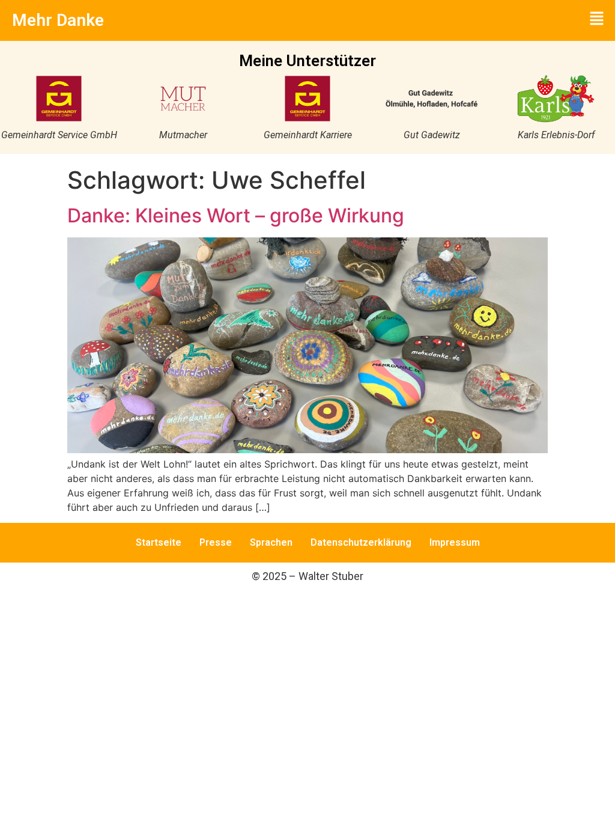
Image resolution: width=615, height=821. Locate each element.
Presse (215, 542)
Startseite (158, 542)
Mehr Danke (58, 20)
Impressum (454, 542)
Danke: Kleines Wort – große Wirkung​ (235, 215)
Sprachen (271, 542)
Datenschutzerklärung (361, 542)
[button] (597, 19)
